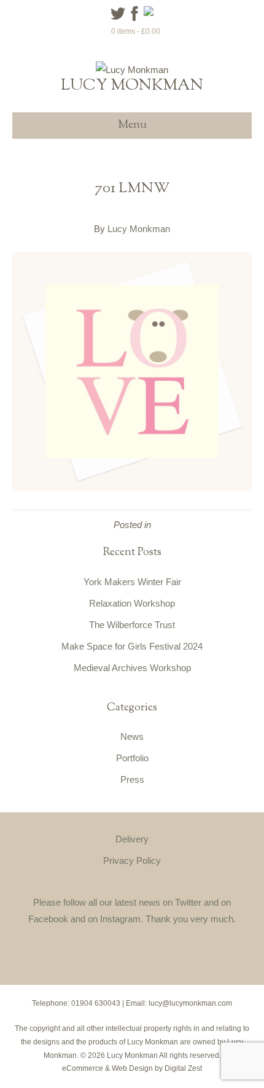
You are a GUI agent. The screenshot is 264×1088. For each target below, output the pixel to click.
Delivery (132, 839)
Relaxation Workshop (132, 603)
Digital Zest (183, 1068)
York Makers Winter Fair (132, 582)
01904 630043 (95, 1003)
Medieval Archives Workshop (132, 668)
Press (132, 779)
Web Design (132, 1068)
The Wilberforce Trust (132, 625)
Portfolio (132, 758)
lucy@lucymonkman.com (190, 1003)
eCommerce (82, 1068)
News (132, 736)
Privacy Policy (132, 860)
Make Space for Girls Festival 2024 (132, 646)
